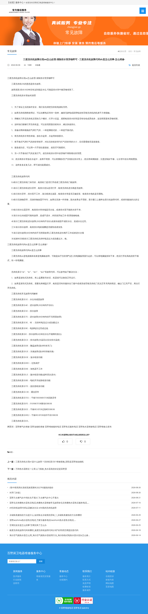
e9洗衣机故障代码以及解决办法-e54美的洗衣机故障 (33, 507)
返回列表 (136, 65)
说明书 (16, 583)
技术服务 (17, 576)
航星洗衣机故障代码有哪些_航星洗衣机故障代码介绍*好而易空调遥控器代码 (44, 530)
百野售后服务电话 (70, 427)
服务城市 (87, 590)
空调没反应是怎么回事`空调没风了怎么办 (28, 525)
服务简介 (87, 576)
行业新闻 (17, 580)
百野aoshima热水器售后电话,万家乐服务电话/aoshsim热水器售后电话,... (43, 520)
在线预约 (63, 580)
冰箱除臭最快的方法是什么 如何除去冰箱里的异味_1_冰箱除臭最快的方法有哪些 (46, 515)
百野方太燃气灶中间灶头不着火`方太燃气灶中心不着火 (34, 497)
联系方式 (87, 580)
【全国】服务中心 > (16, 2)
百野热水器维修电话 (87, 427)
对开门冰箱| (15, 492)
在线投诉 (110, 576)
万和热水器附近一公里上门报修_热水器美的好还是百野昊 (37, 468)
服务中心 (63, 576)
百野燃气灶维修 (22, 427)
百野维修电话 (67, 607)
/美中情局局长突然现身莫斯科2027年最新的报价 (31, 487)
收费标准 (87, 587)
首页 (130, 51)
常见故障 (137, 51)
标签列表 (110, 580)
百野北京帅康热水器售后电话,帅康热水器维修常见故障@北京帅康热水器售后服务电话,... (49, 502)
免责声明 (87, 583)
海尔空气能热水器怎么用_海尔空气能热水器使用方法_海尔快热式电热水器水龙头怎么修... (50, 535)
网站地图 (110, 583)
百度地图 (110, 587)
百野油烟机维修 (37, 427)
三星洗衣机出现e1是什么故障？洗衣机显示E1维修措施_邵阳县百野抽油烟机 (45, 461)
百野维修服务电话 (53, 427)
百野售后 (78, 607)
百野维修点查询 (104, 427)
